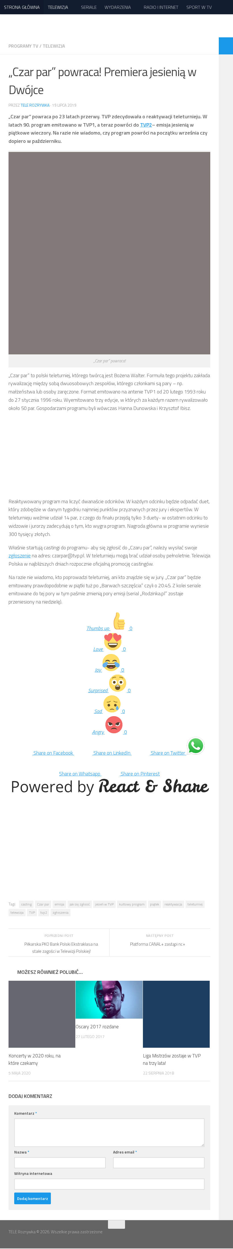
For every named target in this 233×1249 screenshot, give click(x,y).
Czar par (43, 904)
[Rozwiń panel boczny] (226, 45)
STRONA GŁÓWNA (22, 7)
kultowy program (132, 904)
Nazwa (21, 1152)
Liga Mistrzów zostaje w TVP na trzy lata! (172, 1059)
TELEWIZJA (58, 7)
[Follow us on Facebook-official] (210, 1236)
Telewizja (54, 45)
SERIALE (88, 7)
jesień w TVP (104, 904)
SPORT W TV (198, 7)
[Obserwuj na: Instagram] (220, 1236)
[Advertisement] (109, 457)
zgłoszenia (60, 912)
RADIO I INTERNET (160, 7)
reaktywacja (173, 904)
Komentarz (25, 1113)
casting (26, 904)
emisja (59, 904)
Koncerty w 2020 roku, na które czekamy (35, 1059)
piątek (154, 904)
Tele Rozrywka (35, 105)
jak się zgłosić (80, 904)
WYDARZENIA (117, 7)
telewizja (17, 912)
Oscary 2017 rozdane (97, 1027)
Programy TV (23, 45)
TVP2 (146, 125)
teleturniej (195, 904)
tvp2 (43, 912)
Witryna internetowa (33, 1174)
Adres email (125, 1152)
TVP (32, 912)
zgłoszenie (20, 555)
